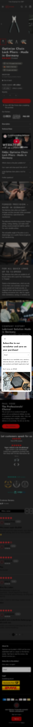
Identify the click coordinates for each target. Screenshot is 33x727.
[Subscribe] (28, 355)
